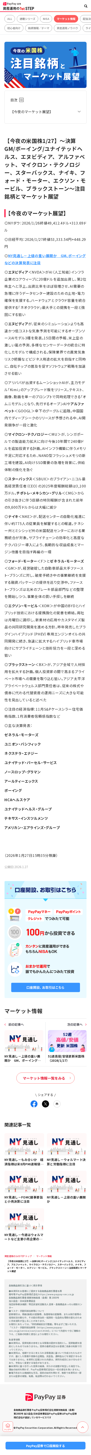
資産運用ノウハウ (67, 28)
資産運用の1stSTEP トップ (18, 1256)
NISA (46, 19)
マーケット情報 (66, 19)
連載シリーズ (27, 19)
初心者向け (14, 28)
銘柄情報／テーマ (38, 28)
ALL (9, 19)
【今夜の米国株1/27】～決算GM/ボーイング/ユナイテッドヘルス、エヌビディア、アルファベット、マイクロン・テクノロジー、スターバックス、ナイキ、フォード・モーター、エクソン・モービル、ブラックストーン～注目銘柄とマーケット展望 (47, 1266)
